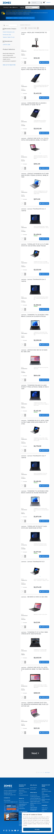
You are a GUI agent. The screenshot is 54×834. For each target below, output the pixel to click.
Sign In (48, 2)
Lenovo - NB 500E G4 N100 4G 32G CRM (34, 597)
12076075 (23, 478)
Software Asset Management (33, 809)
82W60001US (24, 368)
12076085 (23, 548)
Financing (21, 806)
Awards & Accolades (46, 791)
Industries (44, 805)
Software (32, 805)
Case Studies (45, 794)
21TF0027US (24, 545)
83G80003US (24, 686)
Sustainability (22, 808)
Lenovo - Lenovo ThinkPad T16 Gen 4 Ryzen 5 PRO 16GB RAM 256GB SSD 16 (33, 68)
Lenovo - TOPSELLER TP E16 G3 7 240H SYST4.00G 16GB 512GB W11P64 (34, 527)
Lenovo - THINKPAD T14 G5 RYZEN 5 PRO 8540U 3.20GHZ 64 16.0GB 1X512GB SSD (34, 492)
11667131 (22, 337)
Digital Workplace (23, 791)
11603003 (23, 407)
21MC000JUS (24, 509)
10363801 (23, 372)
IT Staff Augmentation (35, 796)
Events (43, 797)
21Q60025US (24, 439)
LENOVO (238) (6, 44)
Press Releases (45, 802)
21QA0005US (24, 262)
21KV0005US (24, 650)
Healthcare (44, 809)
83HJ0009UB (24, 721)
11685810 (23, 654)
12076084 (23, 301)
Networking (21, 790)
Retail (43, 811)
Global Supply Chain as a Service (35, 804)
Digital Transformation (35, 801)
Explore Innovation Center (46, 800)
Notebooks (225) (7, 34)
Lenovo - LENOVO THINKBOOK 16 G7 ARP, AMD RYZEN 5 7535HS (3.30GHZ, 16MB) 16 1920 (35, 175)
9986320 (23, 55)
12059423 (23, 266)
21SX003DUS (24, 474)
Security (21, 793)
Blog (43, 792)
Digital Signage (33, 807)
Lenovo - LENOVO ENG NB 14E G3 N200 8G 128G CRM (34, 350)
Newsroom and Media (46, 785)
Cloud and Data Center (24, 788)
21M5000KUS (24, 403)
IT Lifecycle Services (23, 795)
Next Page (47, 772)
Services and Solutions (22, 785)
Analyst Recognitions (45, 789)
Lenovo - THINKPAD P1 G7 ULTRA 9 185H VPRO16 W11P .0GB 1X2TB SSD (34, 633)
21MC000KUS (24, 333)
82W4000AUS (24, 615)
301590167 (23, 584)
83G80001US (24, 157)
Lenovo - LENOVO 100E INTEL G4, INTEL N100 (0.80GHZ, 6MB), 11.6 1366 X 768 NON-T (35, 669)
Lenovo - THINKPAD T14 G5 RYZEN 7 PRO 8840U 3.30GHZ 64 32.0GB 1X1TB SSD (34, 315)
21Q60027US (24, 580)
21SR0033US (24, 298)
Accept (37, 829)
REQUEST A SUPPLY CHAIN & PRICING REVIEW (20, 17)
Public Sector (45, 807)
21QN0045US (24, 86)
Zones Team (33, 789)
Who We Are (33, 785)
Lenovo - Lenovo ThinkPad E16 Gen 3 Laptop (33, 209)
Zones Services (33, 795)
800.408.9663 (7, 800)
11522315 (23, 160)
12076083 (23, 231)
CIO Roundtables (45, 796)
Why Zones (21, 800)
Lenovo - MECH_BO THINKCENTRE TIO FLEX (34, 33)
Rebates (36, 235)
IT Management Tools (23, 812)
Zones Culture (33, 787)
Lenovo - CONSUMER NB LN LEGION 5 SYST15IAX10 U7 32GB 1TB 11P (33, 104)
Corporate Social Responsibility (23, 805)
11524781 (23, 689)
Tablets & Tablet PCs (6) (8, 37)
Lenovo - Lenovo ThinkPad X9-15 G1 (33, 561)
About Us (21, 798)
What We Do (33, 792)
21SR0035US (24, 227)
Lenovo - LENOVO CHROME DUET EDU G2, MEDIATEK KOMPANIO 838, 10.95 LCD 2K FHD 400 (34, 704)
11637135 (23, 196)
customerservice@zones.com (11, 801)
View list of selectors (9, 64)
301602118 (23, 443)
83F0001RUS (24, 121)
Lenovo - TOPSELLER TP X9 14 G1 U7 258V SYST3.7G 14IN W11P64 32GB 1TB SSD (35, 245)
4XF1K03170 (23, 51)
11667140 (23, 513)
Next (35, 753)
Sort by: (26, 7)
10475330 (23, 619)
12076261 (23, 125)
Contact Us (7, 797)
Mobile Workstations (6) (8, 32)
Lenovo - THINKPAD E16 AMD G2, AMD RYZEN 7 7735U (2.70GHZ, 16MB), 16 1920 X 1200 (35, 386)
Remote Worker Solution (35, 799)
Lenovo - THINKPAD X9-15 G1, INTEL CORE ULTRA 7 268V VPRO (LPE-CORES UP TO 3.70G (35, 422)
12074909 (23, 90)
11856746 (23, 725)
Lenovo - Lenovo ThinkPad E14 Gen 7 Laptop (33, 456)
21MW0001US (24, 192)
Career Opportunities (24, 802)
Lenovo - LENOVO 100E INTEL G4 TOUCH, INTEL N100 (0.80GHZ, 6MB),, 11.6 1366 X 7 (35, 139)
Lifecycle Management (35, 798)
